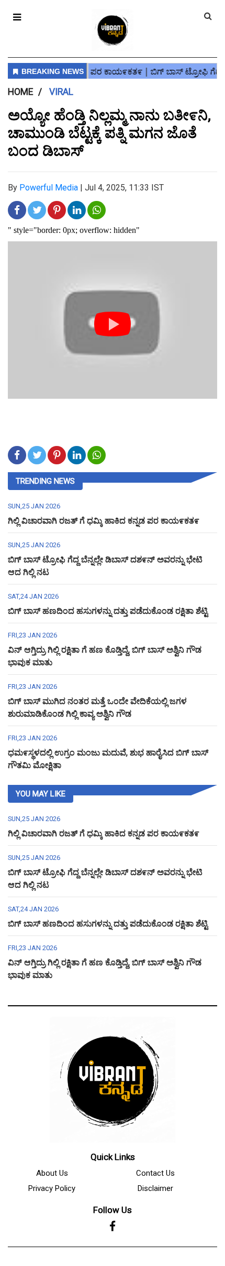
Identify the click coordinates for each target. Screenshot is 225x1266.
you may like (40, 794)
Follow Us (112, 1210)
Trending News (45, 481)
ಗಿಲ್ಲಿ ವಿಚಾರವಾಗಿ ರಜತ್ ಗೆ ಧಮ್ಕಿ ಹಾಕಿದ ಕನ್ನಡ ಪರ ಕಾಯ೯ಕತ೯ (103, 521)
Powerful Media (48, 188)
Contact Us (155, 1173)
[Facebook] (112, 1226)
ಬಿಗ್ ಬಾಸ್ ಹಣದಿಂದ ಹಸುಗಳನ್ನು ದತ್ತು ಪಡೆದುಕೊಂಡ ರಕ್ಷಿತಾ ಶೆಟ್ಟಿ (108, 611)
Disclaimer (155, 1188)
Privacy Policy (51, 1188)
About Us (52, 1173)
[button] (17, 17)
